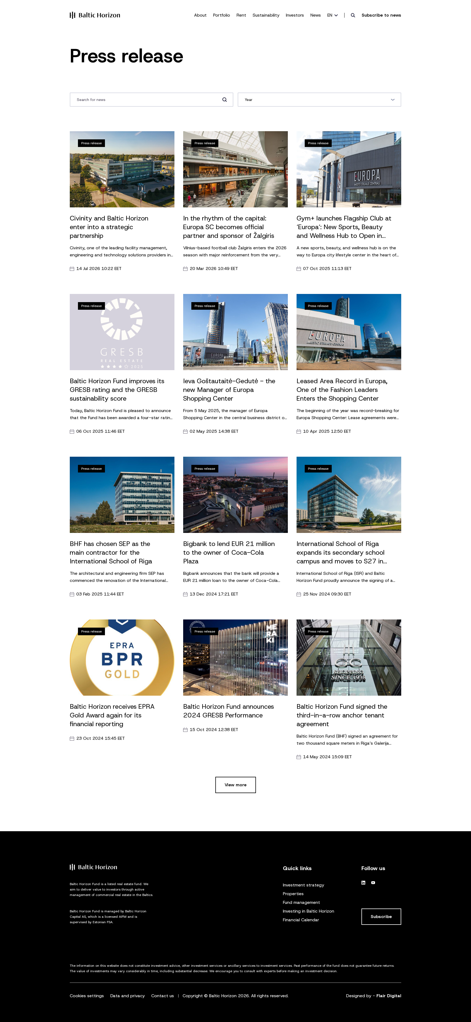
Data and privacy (127, 996)
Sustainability (266, 15)
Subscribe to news (381, 15)
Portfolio (221, 15)
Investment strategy (303, 885)
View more (236, 785)
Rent (241, 15)
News (315, 15)
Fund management (301, 902)
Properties (293, 894)
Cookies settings (87, 996)
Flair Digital (388, 996)
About (200, 15)
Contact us (162, 996)
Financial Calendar (301, 920)
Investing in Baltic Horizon (308, 911)
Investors (295, 15)
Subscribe (381, 916)
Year (252, 99)
